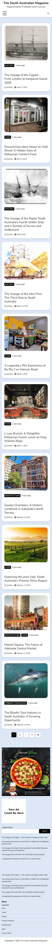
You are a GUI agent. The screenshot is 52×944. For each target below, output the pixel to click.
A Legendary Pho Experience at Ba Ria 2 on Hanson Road (25, 367)
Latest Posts (7, 827)
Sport (3, 929)
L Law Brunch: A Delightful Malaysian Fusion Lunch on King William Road (25, 437)
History (9, 65)
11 (32, 735)
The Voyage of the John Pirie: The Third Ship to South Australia (23, 297)
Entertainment (6, 925)
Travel (4, 912)
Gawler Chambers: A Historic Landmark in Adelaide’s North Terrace (23, 509)
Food (7, 137)
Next (38, 734)
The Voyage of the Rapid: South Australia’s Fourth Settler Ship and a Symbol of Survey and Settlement (24, 224)
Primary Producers (15, 703)
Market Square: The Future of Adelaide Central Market (23, 646)
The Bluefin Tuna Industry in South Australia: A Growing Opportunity (22, 716)
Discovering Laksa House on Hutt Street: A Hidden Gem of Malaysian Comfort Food (26, 150)
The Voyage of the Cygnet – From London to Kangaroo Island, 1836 (26, 78)
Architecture (12, 495)
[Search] (48, 13)
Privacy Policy (6, 933)
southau (9, 87)
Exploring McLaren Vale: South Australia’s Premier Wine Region (25, 579)
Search (44, 831)
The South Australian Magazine (26, 3)
